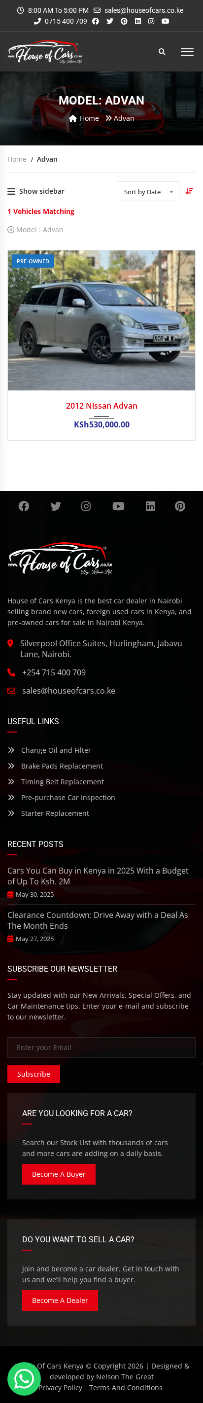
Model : (39, 229)
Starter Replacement (54, 813)
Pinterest (180, 506)
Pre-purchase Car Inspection (67, 797)
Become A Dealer (60, 1300)
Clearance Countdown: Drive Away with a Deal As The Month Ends (97, 920)
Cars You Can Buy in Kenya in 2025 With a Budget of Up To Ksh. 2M (98, 876)
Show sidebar (42, 191)
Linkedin (151, 506)
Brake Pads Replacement (61, 766)
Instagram (86, 506)
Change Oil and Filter (55, 750)
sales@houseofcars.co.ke (143, 10)
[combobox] (148, 191)
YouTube (118, 506)
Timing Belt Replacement (61, 781)
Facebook (23, 506)
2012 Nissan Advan (101, 405)
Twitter (56, 506)
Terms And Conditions (126, 1387)
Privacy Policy (60, 1387)
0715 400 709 (65, 21)
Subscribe (33, 1074)
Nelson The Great (125, 1376)
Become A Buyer (59, 1174)
